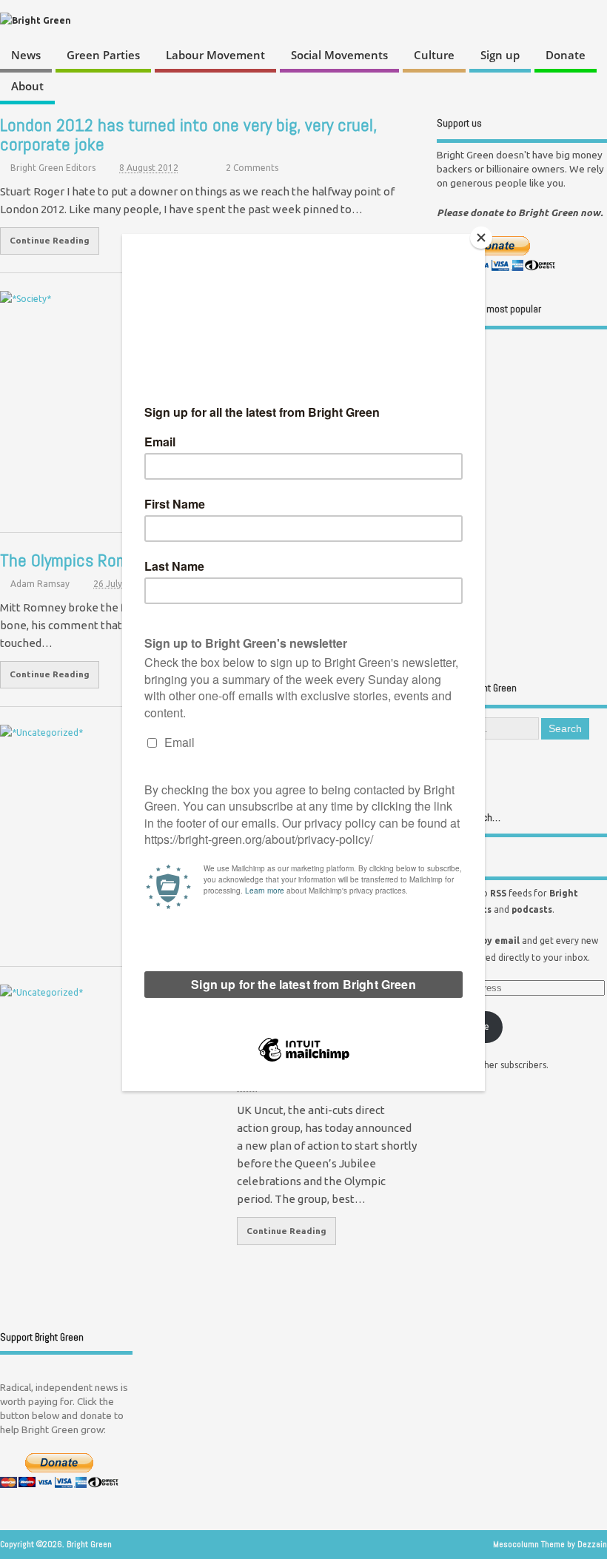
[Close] (481, 238)
